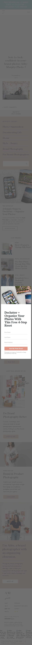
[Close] (28, 288)
